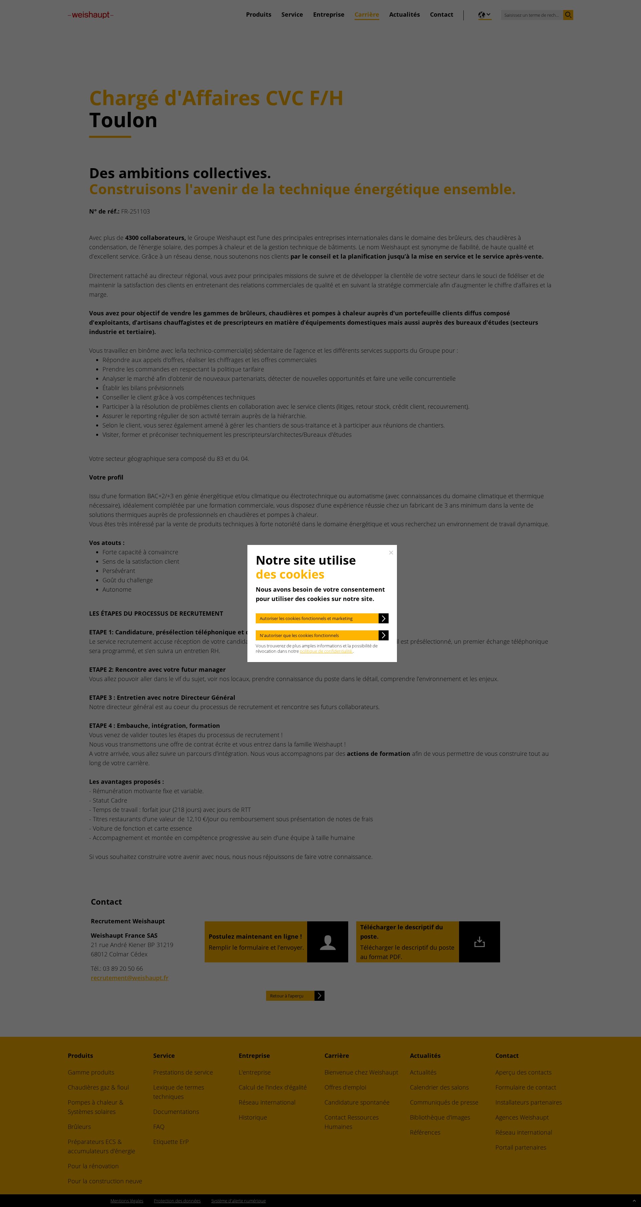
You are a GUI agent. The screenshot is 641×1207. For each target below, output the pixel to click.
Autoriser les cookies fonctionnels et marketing (306, 618)
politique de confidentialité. (326, 651)
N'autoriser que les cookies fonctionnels (299, 635)
